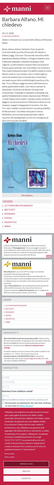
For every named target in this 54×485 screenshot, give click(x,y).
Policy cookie (9, 457)
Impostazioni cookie (26, 464)
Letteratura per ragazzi (18, 205)
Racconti (9, 209)
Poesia (8, 218)
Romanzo (9, 214)
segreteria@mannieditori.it (33, 358)
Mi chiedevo (27, 195)
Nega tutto (26, 471)
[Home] (17, 8)
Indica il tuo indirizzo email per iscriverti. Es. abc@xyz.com (25, 400)
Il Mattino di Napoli (10, 36)
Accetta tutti (26, 478)
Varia (7, 226)
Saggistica (10, 222)
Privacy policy (10, 454)
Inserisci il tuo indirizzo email (17, 391)
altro (50, 294)
